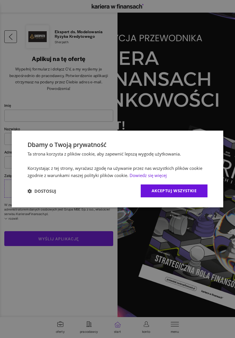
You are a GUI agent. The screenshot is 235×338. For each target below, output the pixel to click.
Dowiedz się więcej (148, 175)
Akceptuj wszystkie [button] (174, 190)
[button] (42, 191)
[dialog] (117, 169)
